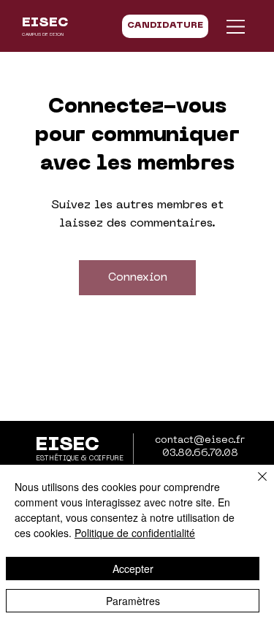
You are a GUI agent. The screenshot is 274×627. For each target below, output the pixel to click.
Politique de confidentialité (135, 532)
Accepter (133, 568)
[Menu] (236, 27)
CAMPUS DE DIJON (43, 34)
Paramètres (133, 600)
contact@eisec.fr (200, 440)
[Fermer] (253, 485)
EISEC (45, 23)
